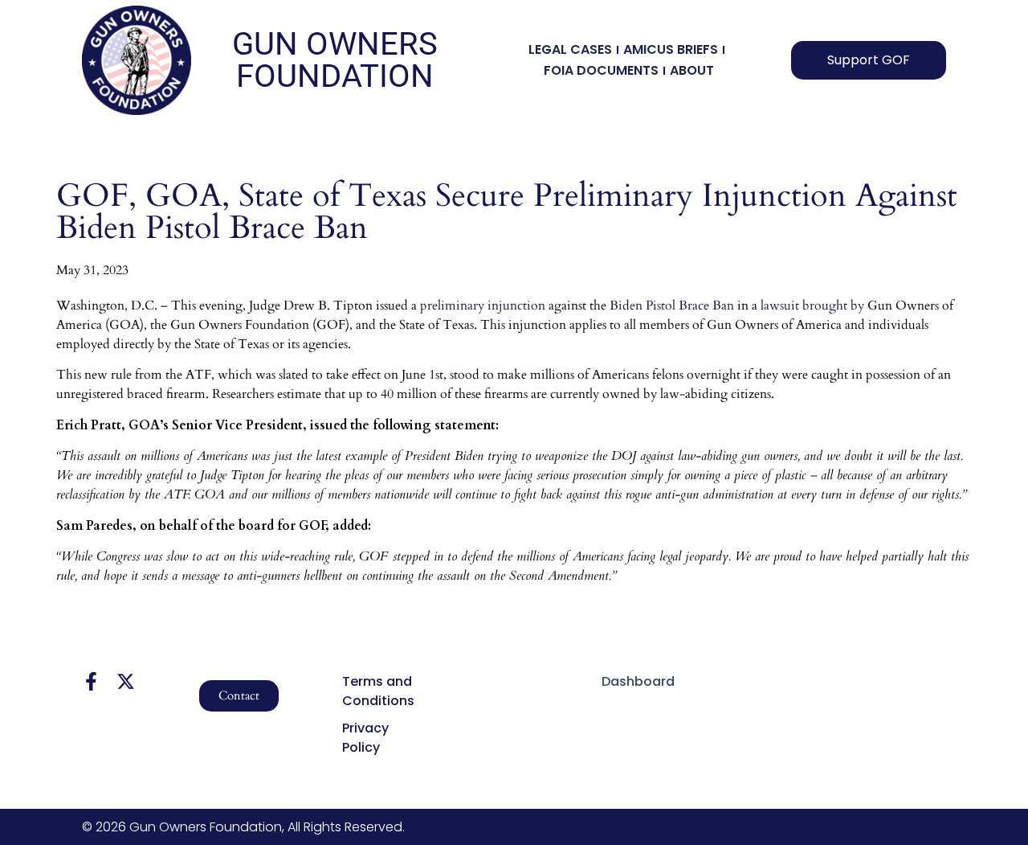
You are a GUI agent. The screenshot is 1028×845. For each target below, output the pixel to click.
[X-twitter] (125, 681)
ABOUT (692, 70)
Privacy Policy (365, 738)
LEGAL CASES (570, 49)
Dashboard (638, 681)
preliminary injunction (482, 305)
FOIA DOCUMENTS (601, 70)
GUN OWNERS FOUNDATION (335, 60)
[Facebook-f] (91, 681)
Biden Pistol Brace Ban (672, 305)
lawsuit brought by (812, 305)
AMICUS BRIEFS (670, 49)
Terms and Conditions (378, 691)
